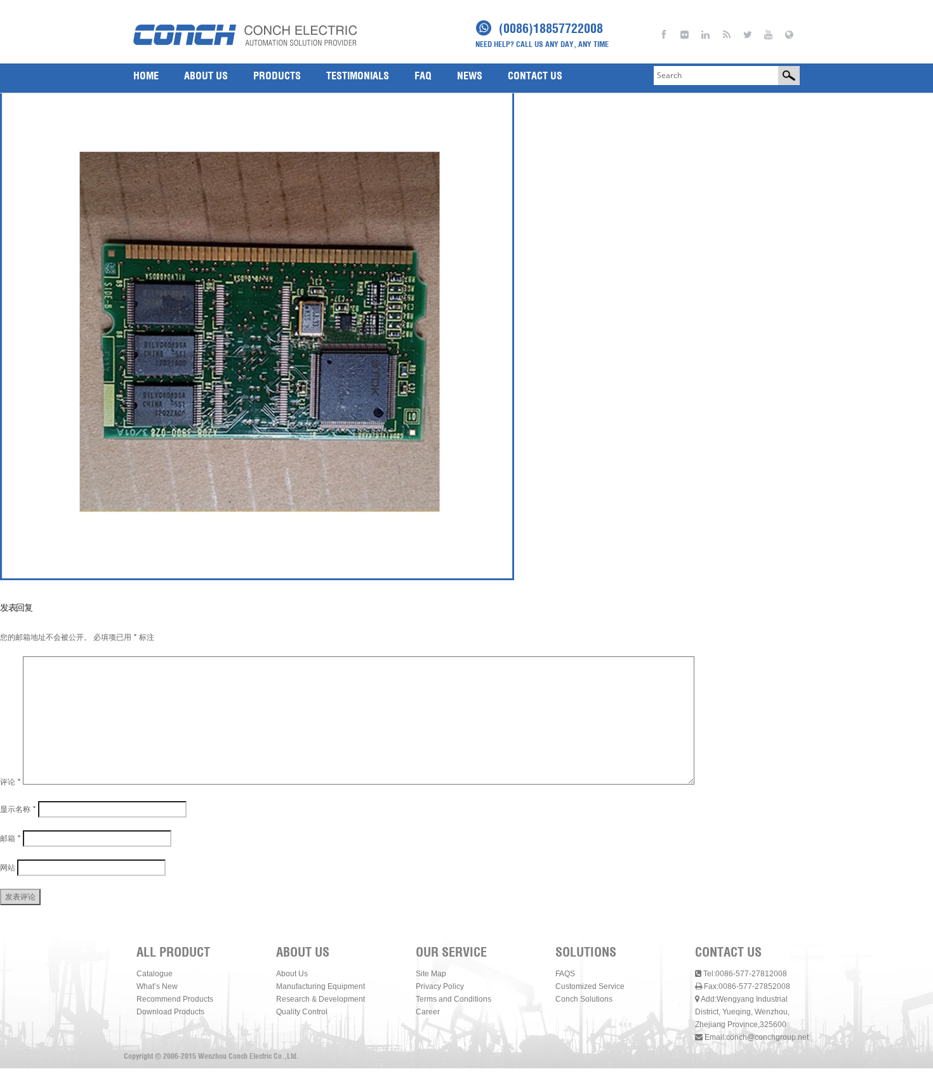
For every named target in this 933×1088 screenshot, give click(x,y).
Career (428, 1011)
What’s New (157, 986)
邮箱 (10, 838)
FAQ (423, 75)
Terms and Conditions (453, 999)
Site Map (431, 973)
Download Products (170, 1011)
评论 (10, 781)
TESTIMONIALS (357, 75)
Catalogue (154, 973)
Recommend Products (174, 999)
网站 (7, 867)
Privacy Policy (440, 986)
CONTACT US (535, 75)
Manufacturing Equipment (320, 986)
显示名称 (18, 809)
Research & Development (320, 999)
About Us (292, 973)
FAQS (565, 973)
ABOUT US (206, 75)
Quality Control (302, 1011)
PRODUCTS (277, 75)
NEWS (469, 75)
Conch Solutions (583, 999)
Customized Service (590, 986)
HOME (146, 75)
